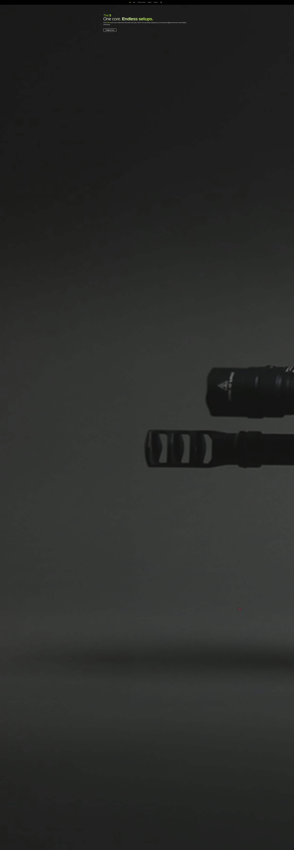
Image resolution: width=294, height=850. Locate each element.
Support (150, 2)
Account (156, 2)
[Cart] (161, 2)
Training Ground (141, 2)
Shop (134, 2)
